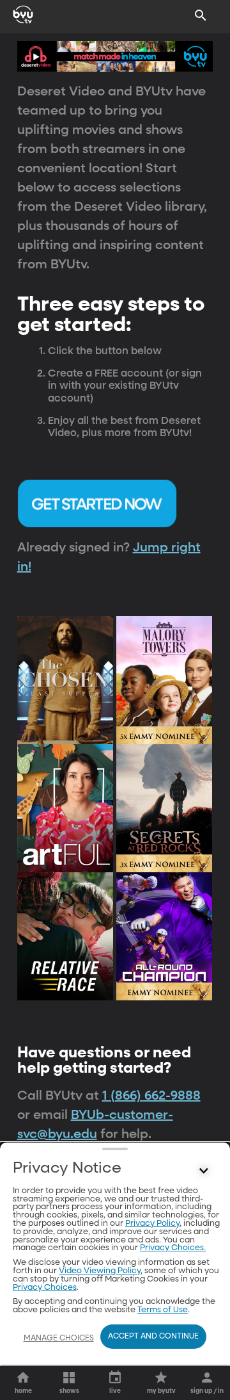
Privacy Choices (45, 1287)
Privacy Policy (152, 1223)
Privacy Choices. (173, 1248)
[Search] (200, 15)
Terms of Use (162, 1310)
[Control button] (204, 1171)
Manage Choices (59, 1338)
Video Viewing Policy (100, 1271)
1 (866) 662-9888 (151, 1095)
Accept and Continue (153, 1336)
